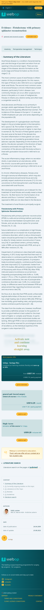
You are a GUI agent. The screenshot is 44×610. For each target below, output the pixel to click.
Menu (39, 14)
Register (38, 8)
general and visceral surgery (14, 37)
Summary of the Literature (14, 484)
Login (30, 8)
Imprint (5, 596)
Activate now (31, 37)
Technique (38, 49)
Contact (39, 601)
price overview (22, 385)
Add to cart (22, 440)
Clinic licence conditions (14, 601)
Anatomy (7, 49)
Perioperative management (22, 49)
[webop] (10, 14)
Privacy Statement (35, 596)
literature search (10, 497)
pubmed (34, 467)
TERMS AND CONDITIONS (13, 598)
